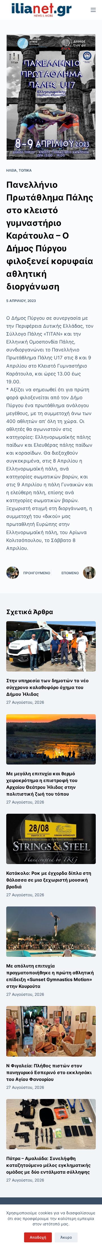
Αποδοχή (38, 1237)
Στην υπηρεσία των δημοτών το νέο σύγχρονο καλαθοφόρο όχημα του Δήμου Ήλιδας (47, 687)
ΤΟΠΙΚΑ (25, 170)
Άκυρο (66, 1237)
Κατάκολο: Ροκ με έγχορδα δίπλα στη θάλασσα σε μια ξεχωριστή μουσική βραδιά (48, 879)
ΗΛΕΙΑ (11, 170)
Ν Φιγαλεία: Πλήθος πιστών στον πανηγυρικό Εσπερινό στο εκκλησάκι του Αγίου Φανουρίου (49, 1072)
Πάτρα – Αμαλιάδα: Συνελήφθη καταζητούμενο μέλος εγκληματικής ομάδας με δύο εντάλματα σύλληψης (48, 1165)
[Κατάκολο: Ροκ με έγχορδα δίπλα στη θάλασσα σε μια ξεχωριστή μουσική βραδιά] (51, 839)
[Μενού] (93, 9)
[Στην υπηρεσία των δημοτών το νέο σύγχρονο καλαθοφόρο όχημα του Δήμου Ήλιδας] (51, 646)
